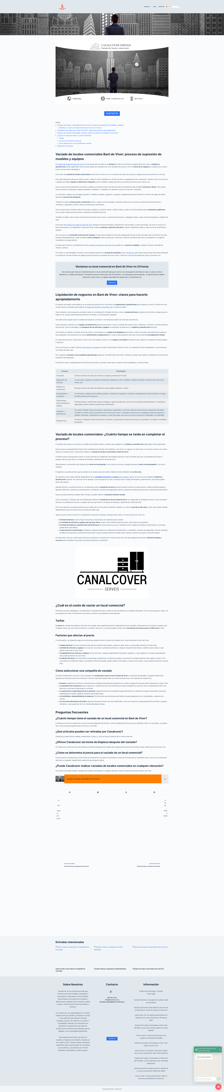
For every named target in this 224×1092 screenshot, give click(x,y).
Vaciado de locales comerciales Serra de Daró (148, 969)
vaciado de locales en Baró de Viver (70, 164)
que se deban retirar (114, 477)
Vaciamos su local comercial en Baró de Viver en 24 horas (80, 128)
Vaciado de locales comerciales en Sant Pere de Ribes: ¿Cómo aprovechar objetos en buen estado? (151, 1027)
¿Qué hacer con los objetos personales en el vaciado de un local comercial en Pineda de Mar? (151, 1017)
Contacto (161, 6)
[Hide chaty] (218, 1087)
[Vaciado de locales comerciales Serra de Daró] (150, 956)
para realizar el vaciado (90, 347)
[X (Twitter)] (98, 792)
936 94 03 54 (112, 998)
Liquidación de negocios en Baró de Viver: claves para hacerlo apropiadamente (86, 130)
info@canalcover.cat (112, 1000)
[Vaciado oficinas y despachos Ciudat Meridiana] (112, 956)
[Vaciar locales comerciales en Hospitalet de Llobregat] (73, 956)
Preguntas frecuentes (65, 146)
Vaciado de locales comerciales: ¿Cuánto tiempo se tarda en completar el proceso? (87, 133)
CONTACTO (112, 113)
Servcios (146, 6)
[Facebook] (70, 792)
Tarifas (61, 138)
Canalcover (130, 253)
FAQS (154, 6)
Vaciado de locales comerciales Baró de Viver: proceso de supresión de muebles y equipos (90, 125)
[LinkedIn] (154, 792)
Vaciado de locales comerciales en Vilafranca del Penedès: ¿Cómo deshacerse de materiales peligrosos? (151, 1060)
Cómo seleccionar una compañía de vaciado (75, 143)
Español (169, 6)
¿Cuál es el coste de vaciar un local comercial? (74, 135)
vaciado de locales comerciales (97, 307)
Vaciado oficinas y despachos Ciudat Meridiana (110, 969)
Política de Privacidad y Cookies (151, 991)
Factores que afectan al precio (70, 141)
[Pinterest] (126, 792)
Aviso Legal (151, 994)
